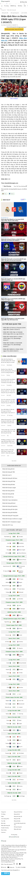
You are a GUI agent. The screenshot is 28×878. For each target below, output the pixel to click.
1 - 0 (14, 662)
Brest (20, 736)
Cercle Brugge (22, 796)
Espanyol (7, 753)
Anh (25, 5)
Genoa (8, 720)
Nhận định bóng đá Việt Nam (9, 478)
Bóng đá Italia (17, 821)
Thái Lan (20, 615)
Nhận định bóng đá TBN (8, 472)
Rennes (7, 679)
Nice (5, 193)
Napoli (20, 720)
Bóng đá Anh (17, 814)
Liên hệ (4, 867)
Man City (7, 703)
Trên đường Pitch (5, 818)
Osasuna (7, 635)
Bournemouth (21, 703)
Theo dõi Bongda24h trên (13, 27)
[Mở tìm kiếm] (24, 4)
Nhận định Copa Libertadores (9, 500)
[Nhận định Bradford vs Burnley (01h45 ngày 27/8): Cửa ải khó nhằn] (22, 371)
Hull (8, 455)
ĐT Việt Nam (10, 415)
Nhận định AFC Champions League (11, 521)
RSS (2, 864)
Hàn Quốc (9, 395)
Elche (8, 687)
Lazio (20, 694)
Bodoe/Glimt (6, 608)
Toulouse (7, 743)
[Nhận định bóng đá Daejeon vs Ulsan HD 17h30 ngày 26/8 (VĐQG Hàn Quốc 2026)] (22, 392)
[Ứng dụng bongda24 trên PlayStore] (11, 836)
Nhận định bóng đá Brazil (8, 503)
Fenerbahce (9, 385)
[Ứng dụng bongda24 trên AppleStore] (16, 836)
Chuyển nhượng (5, 827)
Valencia (7, 598)
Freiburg (7, 592)
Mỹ (7, 435)
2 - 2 (14, 679)
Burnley (8, 375)
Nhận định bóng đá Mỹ (8, 493)
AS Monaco (6, 589)
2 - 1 (14, 669)
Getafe (7, 662)
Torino (8, 672)
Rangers (20, 582)
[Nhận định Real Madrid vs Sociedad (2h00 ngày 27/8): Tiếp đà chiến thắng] (22, 361)
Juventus (21, 786)
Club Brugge (6, 796)
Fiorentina (21, 641)
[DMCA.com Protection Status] (5, 874)
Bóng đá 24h (5, 12)
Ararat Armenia (6, 566)
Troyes (7, 746)
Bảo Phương (7, 186)
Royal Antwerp (6, 730)
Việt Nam (20, 5)
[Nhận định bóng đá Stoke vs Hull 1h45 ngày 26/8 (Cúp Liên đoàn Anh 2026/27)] (22, 452)
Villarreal (20, 773)
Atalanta (7, 669)
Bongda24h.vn (16, 870)
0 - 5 (14, 687)
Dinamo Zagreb (22, 549)
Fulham (7, 628)
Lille (19, 759)
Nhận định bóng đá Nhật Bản (9, 512)
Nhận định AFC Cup (7, 525)
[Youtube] (20, 864)
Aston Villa (21, 700)
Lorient (20, 740)
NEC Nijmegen (22, 608)
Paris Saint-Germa (21, 680)
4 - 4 (14, 730)
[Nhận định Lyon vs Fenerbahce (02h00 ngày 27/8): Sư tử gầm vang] (22, 382)
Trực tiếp (3, 821)
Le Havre (7, 779)
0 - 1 (14, 694)
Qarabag (7, 579)
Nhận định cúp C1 (7, 475)
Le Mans (7, 736)
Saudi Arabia (9, 445)
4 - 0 (14, 700)
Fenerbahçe (21, 543)
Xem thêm (14, 460)
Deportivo (21, 648)
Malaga (7, 648)
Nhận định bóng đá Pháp (8, 481)
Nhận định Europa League (9, 487)
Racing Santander (22, 662)
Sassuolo (21, 669)
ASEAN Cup (13, 5)
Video (2, 816)
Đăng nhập (24, 2)
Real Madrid (9, 365)
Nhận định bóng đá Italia (8, 484)
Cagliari (20, 723)
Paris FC (20, 746)
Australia (8, 405)
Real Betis (21, 598)
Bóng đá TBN (17, 818)
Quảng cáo (11, 867)
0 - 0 (14, 635)
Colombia (9, 425)
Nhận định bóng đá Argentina (9, 506)
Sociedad (21, 536)
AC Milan (21, 672)
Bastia (12, 193)
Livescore (3, 832)
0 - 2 (14, 720)
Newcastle (7, 707)
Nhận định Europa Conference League (12, 518)
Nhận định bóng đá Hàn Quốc (10, 509)
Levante (20, 635)
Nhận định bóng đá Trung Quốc (10, 515)
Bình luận (3, 823)
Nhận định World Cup (7, 497)
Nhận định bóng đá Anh (8, 469)
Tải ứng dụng (14, 834)
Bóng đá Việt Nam (18, 811)
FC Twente (21, 579)
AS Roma (7, 641)
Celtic (20, 605)
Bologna (7, 694)
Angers (7, 759)
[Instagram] (17, 864)
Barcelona (21, 687)
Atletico (7, 773)
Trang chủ (3, 811)
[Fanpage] (14, 864)
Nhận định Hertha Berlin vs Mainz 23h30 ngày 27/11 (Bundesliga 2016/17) (12, 338)
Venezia (7, 789)
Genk (20, 730)
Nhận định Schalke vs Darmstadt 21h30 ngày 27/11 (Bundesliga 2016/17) (12, 344)
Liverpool (20, 707)
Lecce (20, 789)
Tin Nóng (3, 814)
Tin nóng (6, 5)
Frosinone (7, 786)
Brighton (7, 700)
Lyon (8, 543)
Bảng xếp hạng (17, 829)
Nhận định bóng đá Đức (8, 490)
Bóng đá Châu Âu (18, 816)
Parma (8, 723)
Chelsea (20, 628)
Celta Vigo (21, 713)
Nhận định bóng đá (5, 825)
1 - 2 (14, 672)
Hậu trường (3, 830)
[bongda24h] (1, 6)
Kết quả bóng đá (15, 12)
